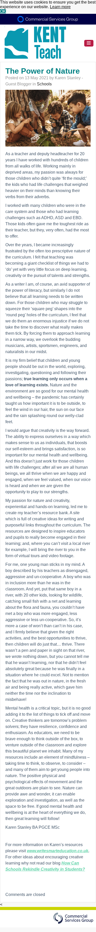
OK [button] (3, 11)
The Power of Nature (42, 71)
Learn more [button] (60, 7)
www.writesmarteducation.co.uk (57, 851)
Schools (44, 84)
